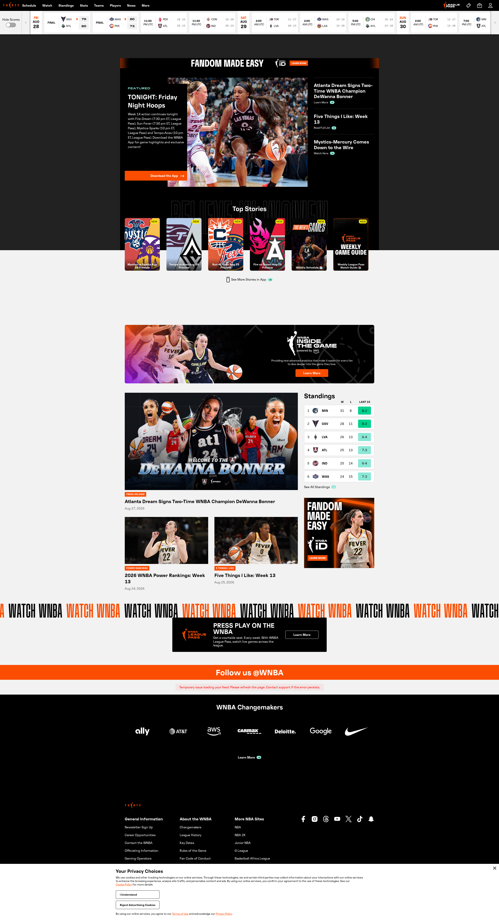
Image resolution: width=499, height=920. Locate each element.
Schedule (29, 5)
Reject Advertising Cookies (137, 905)
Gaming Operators (138, 858)
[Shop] (479, 5)
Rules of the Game (193, 851)
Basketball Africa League (252, 858)
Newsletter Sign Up (139, 827)
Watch (47, 5)
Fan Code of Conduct (195, 858)
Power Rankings (137, 568)
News (131, 5)
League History (190, 835)
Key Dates (187, 843)
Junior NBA (243, 843)
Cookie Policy (124, 884)
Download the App (164, 176)
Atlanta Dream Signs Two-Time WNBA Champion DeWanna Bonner (200, 501)
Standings (66, 5)
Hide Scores (11, 19)
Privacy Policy (224, 913)
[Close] (494, 868)
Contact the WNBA (138, 843)
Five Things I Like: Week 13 (244, 575)
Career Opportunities (140, 835)
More (146, 5)
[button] (11, 25)
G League (241, 851)
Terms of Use (180, 913)
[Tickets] (468, 5)
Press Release (135, 494)
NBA (238, 827)
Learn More (311, 373)
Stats (84, 5)
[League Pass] (451, 5)
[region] (249, 892)
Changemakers (190, 827)
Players (115, 5)
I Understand (128, 894)
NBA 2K (240, 835)
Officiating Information (141, 851)
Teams (99, 5)
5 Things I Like (225, 568)
